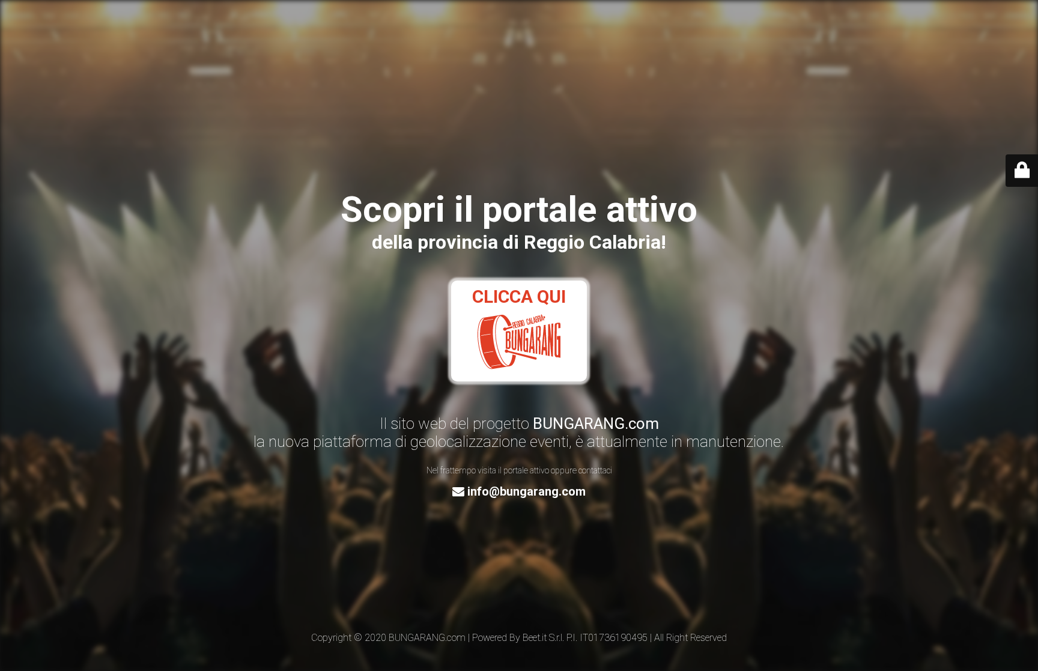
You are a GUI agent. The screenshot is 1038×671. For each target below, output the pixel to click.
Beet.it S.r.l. (543, 637)
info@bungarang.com (525, 491)
